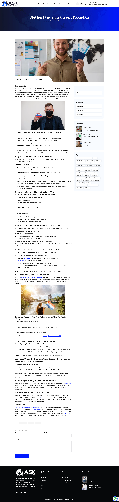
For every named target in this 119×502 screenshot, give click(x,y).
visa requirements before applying (52, 336)
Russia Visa (95, 170)
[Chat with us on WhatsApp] (115, 499)
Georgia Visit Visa (81, 160)
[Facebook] (17, 492)
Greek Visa (98, 160)
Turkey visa (97, 177)
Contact (61, 3)
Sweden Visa (94, 175)
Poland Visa (79, 170)
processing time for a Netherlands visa (31, 277)
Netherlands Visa (23, 423)
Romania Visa (87, 170)
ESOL (95, 158)
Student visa (86, 175)
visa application (27, 258)
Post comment (21, 456)
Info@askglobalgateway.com (98, 4)
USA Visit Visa (86, 180)
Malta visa (97, 165)
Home (25, 3)
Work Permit (68, 483)
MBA (78, 167)
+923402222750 (93, 2)
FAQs (44, 488)
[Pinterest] (25, 492)
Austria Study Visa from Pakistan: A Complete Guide (90, 129)
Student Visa (80, 106)
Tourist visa (31, 423)
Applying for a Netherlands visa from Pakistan (27, 407)
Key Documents (95, 162)
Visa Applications (95, 180)
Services (40, 3)
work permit (38, 423)
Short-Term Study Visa (82, 172)
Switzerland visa (80, 177)
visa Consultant (80, 182)
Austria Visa (79, 158)
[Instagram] (21, 492)
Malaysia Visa (90, 165)
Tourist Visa (80, 110)
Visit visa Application (81, 185)
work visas (39, 397)
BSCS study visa (88, 158)
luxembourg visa (80, 165)
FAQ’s (68, 3)
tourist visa (68, 383)
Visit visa (88, 182)
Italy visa (87, 162)
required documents (35, 409)
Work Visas (80, 114)
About (32, 3)
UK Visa (78, 180)
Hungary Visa (80, 162)
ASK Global (67, 413)
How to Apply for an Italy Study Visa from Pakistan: (90, 137)
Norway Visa (94, 167)
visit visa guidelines (93, 185)
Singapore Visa (92, 172)
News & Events (51, 3)
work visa (87, 187)
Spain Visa (79, 175)
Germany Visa (90, 160)
